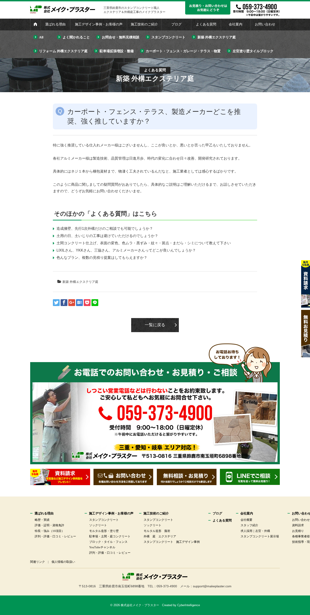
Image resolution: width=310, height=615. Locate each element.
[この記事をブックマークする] (79, 302)
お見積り (298, 531)
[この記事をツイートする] (56, 302)
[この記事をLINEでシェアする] (94, 302)
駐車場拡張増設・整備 (117, 51)
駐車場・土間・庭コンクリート (109, 536)
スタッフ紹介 (249, 525)
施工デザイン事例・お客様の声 (99, 24)
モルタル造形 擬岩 (157, 531)
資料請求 (298, 525)
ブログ (176, 24)
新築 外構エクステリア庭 (216, 37)
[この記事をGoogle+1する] (71, 302)
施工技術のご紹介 (144, 24)
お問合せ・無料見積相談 (120, 37)
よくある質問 (206, 24)
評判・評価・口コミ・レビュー (55, 536)
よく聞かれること (76, 37)
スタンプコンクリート (168, 37)
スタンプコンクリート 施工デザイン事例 (172, 541)
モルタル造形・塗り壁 (104, 531)
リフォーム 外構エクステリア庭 (63, 51)
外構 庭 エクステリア (160, 536)
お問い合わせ (265, 24)
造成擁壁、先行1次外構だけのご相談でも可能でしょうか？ (105, 228)
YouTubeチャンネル (102, 547)
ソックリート (98, 525)
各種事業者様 (301, 536)
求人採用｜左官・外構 (255, 531)
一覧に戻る (155, 325)
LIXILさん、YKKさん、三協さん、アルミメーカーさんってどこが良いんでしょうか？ (126, 250)
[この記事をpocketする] (87, 302)
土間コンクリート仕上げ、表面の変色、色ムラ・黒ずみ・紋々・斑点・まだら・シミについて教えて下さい (144, 243)
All (41, 37)
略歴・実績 (42, 519)
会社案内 (235, 24)
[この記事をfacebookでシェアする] (64, 302)
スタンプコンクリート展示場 (260, 536)
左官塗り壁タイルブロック (253, 51)
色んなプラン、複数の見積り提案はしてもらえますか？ (102, 257)
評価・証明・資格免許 (49, 525)
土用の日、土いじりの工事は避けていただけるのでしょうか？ (107, 236)
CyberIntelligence (188, 605)
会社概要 (246, 519)
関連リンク (37, 561)
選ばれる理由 (55, 24)
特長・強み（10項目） (49, 531)
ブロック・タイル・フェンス (108, 541)
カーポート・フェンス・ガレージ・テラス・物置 (183, 51)
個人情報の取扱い (63, 561)
